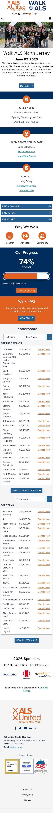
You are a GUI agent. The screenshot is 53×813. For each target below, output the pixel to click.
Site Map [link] (27, 800)
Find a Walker (10, 206)
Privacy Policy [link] (27, 794)
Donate (25, 13)
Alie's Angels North (9, 615)
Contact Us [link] (27, 789)
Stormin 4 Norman (7, 513)
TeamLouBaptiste (11, 599)
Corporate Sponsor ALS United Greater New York (9, 360)
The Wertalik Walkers (9, 542)
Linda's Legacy (6, 630)
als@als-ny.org (16, 747)
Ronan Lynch (9, 469)
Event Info (8, 219)
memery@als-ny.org (26, 186)
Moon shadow (10, 535)
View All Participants (25, 490)
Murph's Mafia (10, 587)
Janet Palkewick (8, 395)
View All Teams (25, 640)
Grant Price (8, 457)
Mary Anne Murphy (8, 480)
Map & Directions (26, 151)
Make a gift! (25, 290)
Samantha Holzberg (8, 439)
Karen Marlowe (7, 415)
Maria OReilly (9, 445)
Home (14, 13)
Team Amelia (9, 523)
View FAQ (25, 318)
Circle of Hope (7, 530)
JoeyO (6, 582)
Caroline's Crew (7, 622)
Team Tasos (8, 547)
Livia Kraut (8, 349)
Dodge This (8, 608)
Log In (35, 13)
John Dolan (8, 401)
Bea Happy (8, 604)
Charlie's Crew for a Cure (8, 567)
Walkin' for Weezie (8, 577)
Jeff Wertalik (9, 421)
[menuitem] (27, 14)
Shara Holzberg (7, 432)
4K (4, 519)
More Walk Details (26, 156)
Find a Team (9, 212)
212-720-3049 (26, 190)
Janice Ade (8, 425)
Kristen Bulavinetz (8, 463)
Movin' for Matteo (8, 593)
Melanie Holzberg (7, 451)
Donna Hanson (6, 388)
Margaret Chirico (7, 380)
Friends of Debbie (8, 554)
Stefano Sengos (6, 407)
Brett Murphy (9, 474)
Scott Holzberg (7, 372)
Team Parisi (8, 560)
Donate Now (44, 349)
